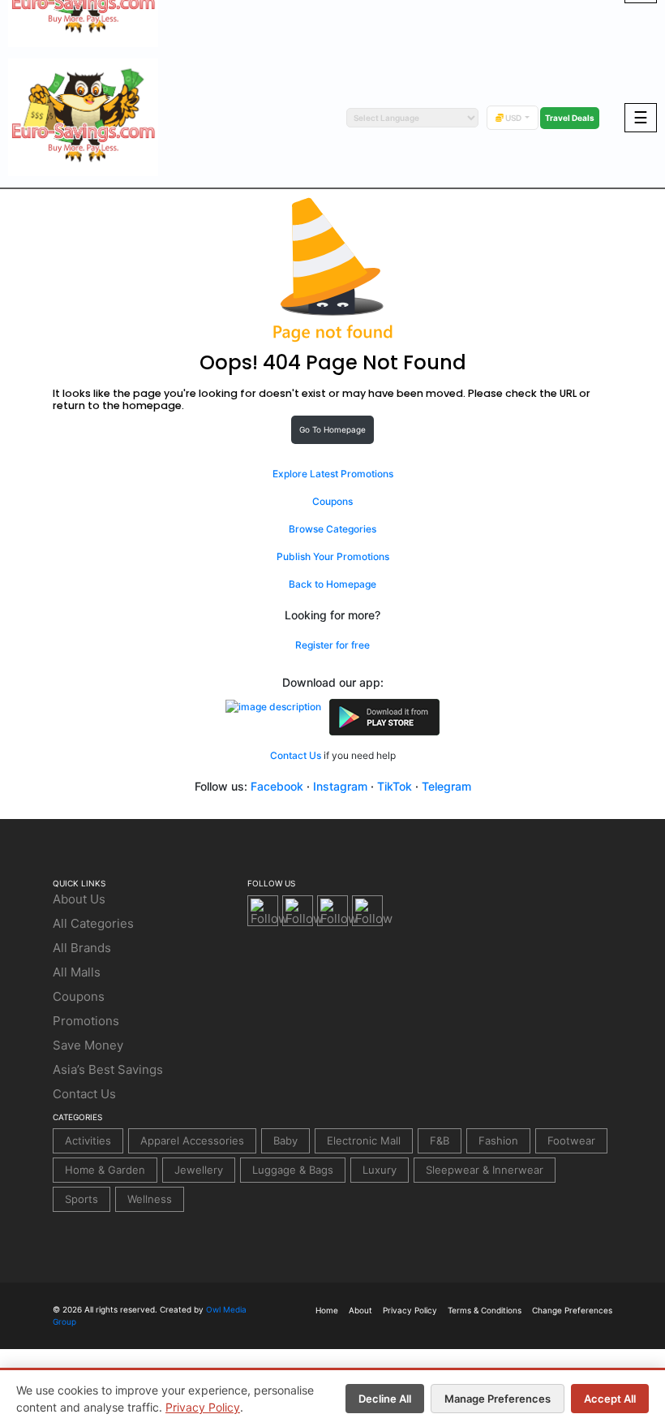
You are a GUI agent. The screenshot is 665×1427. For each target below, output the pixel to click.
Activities (88, 1140)
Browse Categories (332, 529)
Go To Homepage (332, 429)
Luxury (380, 1169)
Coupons (332, 501)
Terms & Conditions (484, 1310)
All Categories (93, 923)
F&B (439, 1140)
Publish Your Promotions (333, 556)
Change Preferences (572, 1310)
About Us (79, 899)
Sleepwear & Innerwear (484, 1169)
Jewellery (198, 1169)
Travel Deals (569, 118)
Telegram (446, 786)
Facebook (277, 786)
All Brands (82, 947)
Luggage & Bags (292, 1169)
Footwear (571, 1140)
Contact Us (295, 755)
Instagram (340, 786)
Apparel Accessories (192, 1140)
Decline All (384, 1398)
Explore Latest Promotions (332, 474)
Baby (285, 1140)
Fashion (498, 1140)
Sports (81, 1198)
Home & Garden (105, 1169)
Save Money (88, 1045)
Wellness (149, 1198)
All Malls (77, 972)
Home (326, 1310)
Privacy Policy (202, 1407)
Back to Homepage (332, 584)
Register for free (332, 645)
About (360, 1310)
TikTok (394, 786)
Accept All (610, 1398)
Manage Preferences (497, 1398)
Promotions (86, 1020)
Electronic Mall (364, 1140)
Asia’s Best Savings (108, 1069)
